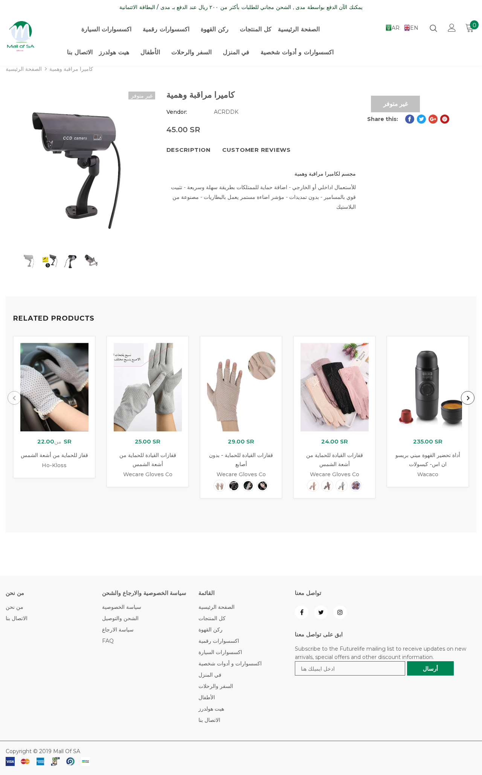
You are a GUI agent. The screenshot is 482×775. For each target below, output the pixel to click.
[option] (80, 166)
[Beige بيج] (219, 485)
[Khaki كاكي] (248, 485)
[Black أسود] (233, 485)
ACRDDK (226, 112)
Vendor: (176, 112)
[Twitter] (321, 612)
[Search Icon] (433, 28)
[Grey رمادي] (341, 485)
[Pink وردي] (262, 485)
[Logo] (23, 36)
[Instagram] (340, 612)
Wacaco (427, 474)
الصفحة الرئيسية (24, 69)
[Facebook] (301, 612)
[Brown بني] (356, 485)
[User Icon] (452, 28)
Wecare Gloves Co (147, 474)
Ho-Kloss (54, 465)
